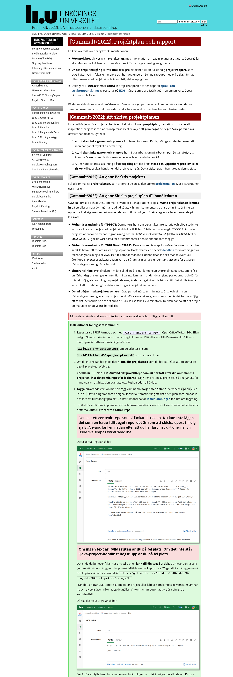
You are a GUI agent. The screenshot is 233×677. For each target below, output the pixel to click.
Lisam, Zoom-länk (41, 73)
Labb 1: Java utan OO (42, 117)
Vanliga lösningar (41, 186)
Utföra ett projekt (41, 182)
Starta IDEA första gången (46, 95)
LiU (33, 34)
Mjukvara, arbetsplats (43, 90)
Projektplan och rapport (44, 164)
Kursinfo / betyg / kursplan (46, 48)
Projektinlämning (41, 206)
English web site (199, 5)
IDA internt (37, 258)
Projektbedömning (41, 196)
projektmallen (165, 184)
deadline (168, 250)
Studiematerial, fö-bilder (45, 53)
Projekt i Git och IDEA (43, 100)
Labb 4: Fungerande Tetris (45, 132)
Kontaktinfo (38, 228)
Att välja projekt (40, 159)
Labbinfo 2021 (39, 246)
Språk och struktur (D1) (44, 211)
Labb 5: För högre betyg (44, 137)
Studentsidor (39, 263)
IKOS (122, 90)
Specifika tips (39, 201)
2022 (92, 34)
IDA (39, 34)
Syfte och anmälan (42, 154)
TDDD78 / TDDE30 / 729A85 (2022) (46, 41)
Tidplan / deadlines (42, 63)
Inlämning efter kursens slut (47, 68)
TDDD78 (75, 34)
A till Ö (204, 24)
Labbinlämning (39, 142)
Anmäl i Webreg (40, 85)
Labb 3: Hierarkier (41, 127)
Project (101, 34)
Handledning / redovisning (46, 112)
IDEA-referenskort (41, 223)
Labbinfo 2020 (39, 241)
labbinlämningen (158, 399)
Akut (34, 268)
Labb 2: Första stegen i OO (45, 122)
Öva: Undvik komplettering (45, 169)
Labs (84, 34)
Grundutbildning (51, 34)
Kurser (65, 34)
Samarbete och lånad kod (45, 191)
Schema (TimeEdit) (42, 58)
